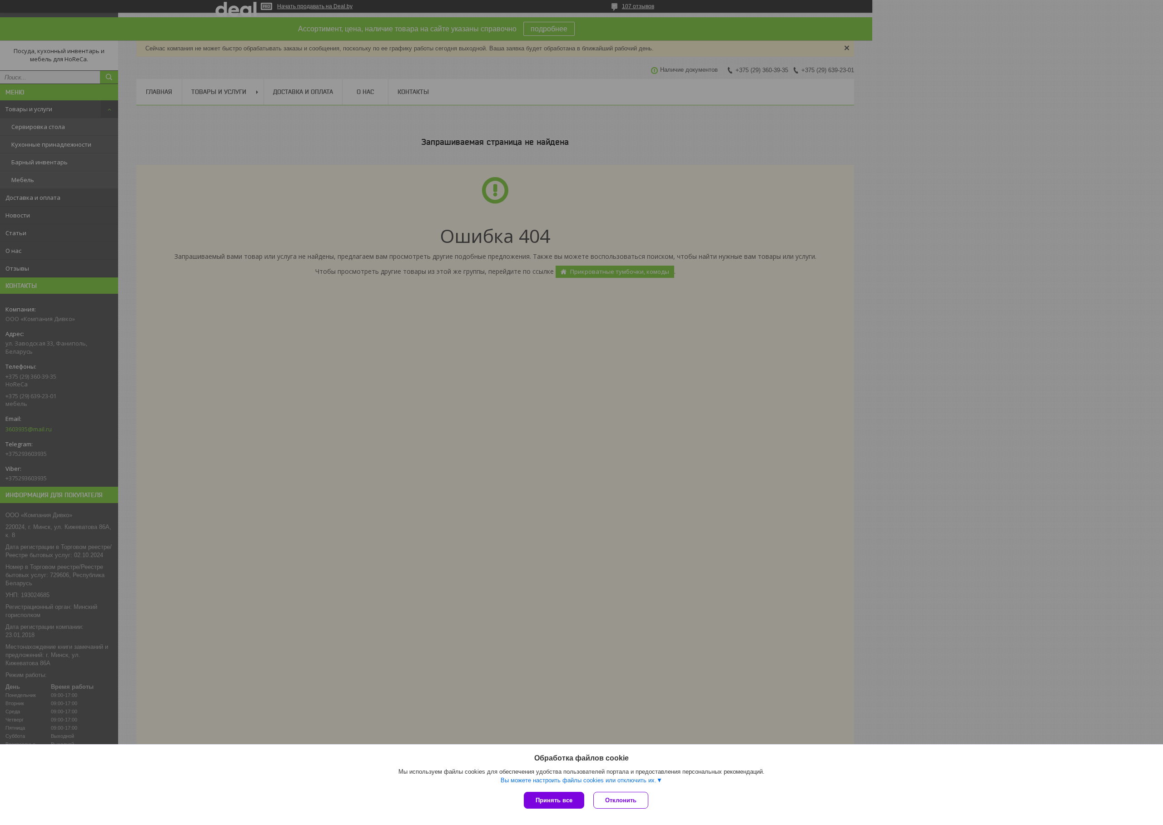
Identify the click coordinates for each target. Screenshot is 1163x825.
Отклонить (620, 800)
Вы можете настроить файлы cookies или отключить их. (578, 780)
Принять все (554, 800)
